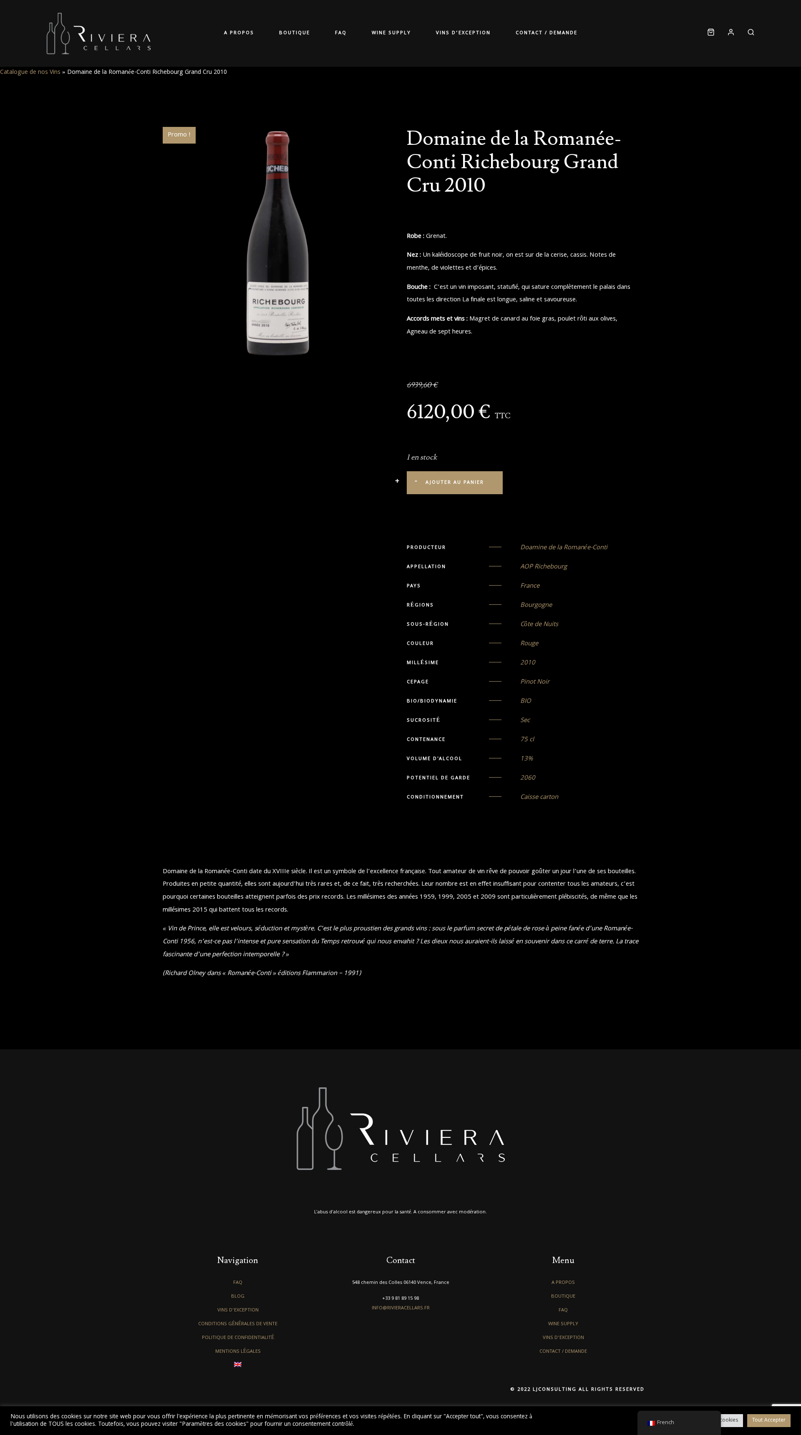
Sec (525, 720)
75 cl (527, 740)
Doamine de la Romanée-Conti (563, 548)
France (529, 586)
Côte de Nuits (539, 624)
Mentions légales (238, 1352)
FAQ (341, 33)
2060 (527, 778)
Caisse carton (539, 797)
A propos (239, 33)
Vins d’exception (463, 33)
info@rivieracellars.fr (401, 1308)
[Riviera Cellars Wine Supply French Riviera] (98, 33)
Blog (237, 1297)
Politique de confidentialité (238, 1338)
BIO (525, 701)
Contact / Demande (546, 33)
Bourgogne (536, 605)
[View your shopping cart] (711, 33)
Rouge (529, 644)
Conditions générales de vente (237, 1324)
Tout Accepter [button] (769, 1420)
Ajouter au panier (455, 483)
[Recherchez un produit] (748, 33)
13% (526, 759)
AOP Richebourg (543, 567)
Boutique (294, 33)
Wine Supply (391, 33)
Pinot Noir (534, 682)
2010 (527, 663)
